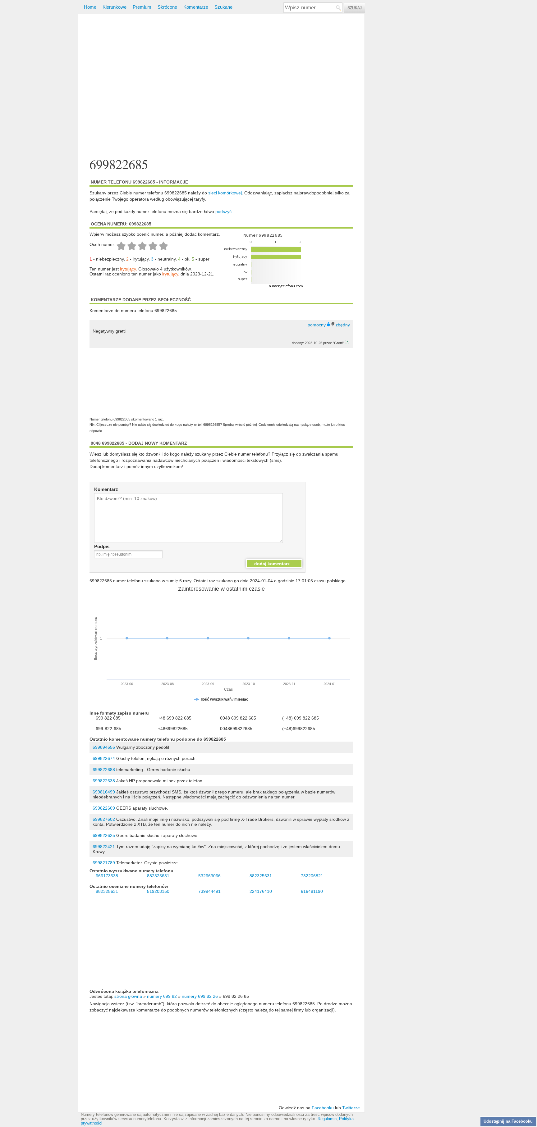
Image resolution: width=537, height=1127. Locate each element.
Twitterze (351, 1107)
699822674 (104, 758)
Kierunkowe (114, 7)
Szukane (223, 7)
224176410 (261, 891)
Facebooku (323, 1107)
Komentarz (106, 489)
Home (90, 7)
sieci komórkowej (225, 192)
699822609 (104, 808)
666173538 (107, 875)
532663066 (209, 875)
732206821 (312, 875)
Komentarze (195, 7)
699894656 (104, 747)
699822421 (104, 846)
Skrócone (167, 7)
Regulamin (327, 1119)
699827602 (104, 819)
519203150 (158, 891)
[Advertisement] (221, 86)
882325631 (158, 875)
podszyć (223, 211)
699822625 (104, 835)
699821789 (104, 862)
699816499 (104, 791)
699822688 (104, 769)
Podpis (101, 546)
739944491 (209, 891)
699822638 (104, 780)
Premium (142, 7)
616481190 (312, 891)
